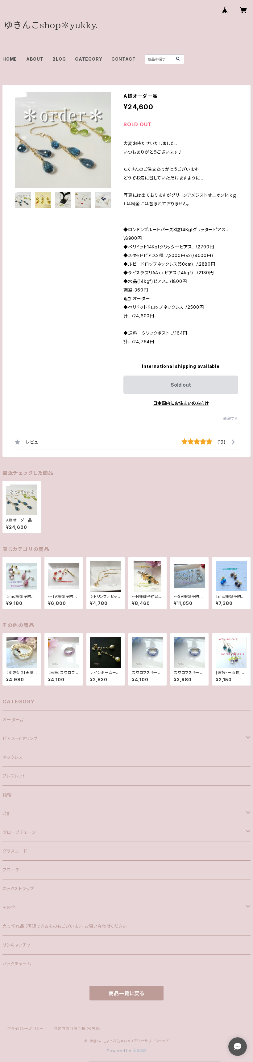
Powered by (120, 1050)
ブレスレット (14, 775)
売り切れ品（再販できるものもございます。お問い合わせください (64, 926)
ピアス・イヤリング (20, 738)
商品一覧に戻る (126, 993)
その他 (8, 907)
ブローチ (11, 869)
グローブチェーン (18, 832)
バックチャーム (16, 963)
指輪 (7, 794)
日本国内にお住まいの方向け (181, 403)
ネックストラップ (18, 888)
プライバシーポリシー (25, 1028)
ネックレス (12, 757)
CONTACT (123, 59)
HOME (9, 59)
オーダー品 (13, 719)
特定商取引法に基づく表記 (77, 1028)
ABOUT (35, 59)
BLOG (59, 59)
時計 (7, 813)
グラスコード (14, 851)
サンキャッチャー (18, 944)
